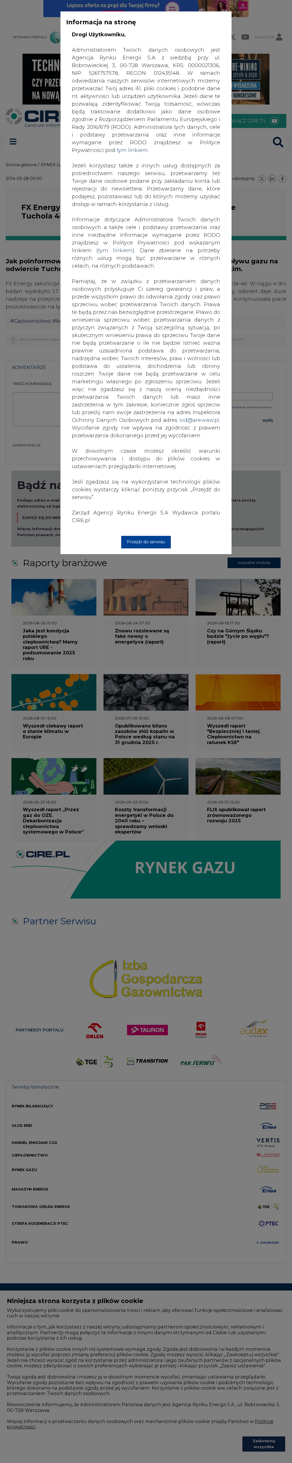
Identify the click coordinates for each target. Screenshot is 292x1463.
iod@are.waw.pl (199, 420)
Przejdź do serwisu (146, 541)
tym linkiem (115, 250)
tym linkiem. (133, 150)
